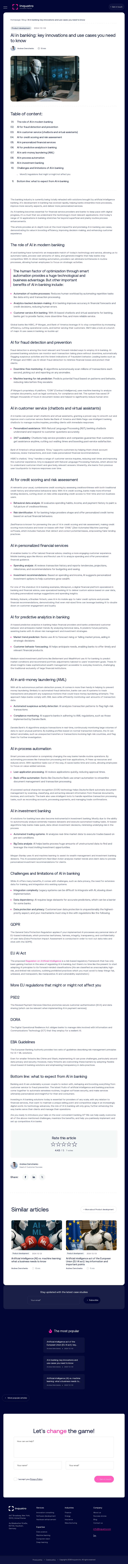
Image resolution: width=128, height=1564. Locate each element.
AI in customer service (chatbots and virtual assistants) (47, 132)
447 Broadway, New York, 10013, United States (19, 1516)
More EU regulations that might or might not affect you (45, 174)
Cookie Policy (94, 1543)
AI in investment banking (30, 162)
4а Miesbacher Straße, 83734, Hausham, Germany (18, 1525)
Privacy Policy (36, 1479)
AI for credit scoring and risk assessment (39, 137)
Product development (21, 1253)
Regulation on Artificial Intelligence (43, 961)
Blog (24, 20)
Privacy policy (37, 1560)
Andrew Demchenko (25, 48)
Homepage (15, 20)
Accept (68, 1551)
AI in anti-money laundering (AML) (35, 152)
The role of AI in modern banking (35, 121)
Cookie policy (51, 1560)
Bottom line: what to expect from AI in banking (43, 181)
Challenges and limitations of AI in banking (40, 167)
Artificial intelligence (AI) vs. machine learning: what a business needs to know (36, 1260)
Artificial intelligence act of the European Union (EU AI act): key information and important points (88, 1261)
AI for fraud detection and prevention (37, 126)
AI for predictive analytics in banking (36, 147)
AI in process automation (30, 157)
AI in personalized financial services (36, 142)
